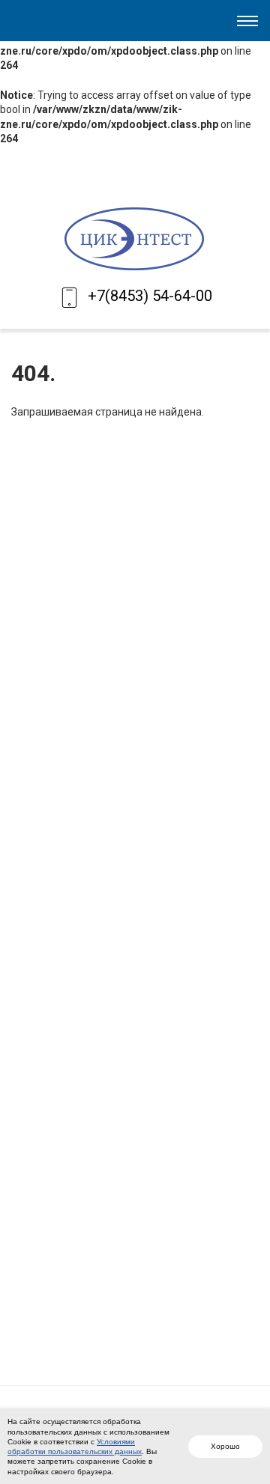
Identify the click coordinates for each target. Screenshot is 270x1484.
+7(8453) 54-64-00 (150, 296)
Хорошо (225, 1446)
